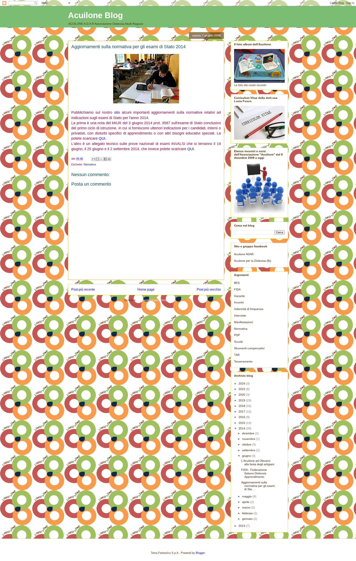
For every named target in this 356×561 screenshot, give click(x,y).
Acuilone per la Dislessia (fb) (252, 260)
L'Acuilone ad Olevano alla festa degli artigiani (257, 462)
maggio (247, 496)
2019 (242, 400)
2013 (242, 525)
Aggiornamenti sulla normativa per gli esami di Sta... (258, 486)
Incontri (239, 302)
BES (237, 282)
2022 (242, 389)
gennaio (247, 518)
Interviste (240, 315)
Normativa (90, 164)
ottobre (247, 444)
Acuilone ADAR (244, 254)
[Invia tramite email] (93, 159)
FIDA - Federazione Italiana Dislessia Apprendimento (254, 473)
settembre (249, 450)
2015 (242, 422)
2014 (242, 428)
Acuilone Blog (95, 15)
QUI (102, 138)
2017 (242, 411)
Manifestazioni (243, 322)
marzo (246, 507)
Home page (146, 289)
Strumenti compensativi (249, 348)
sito (117, 112)
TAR (237, 354)
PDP (237, 335)
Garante (239, 296)
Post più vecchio (209, 289)
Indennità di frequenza (248, 309)
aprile (246, 502)
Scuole (238, 341)
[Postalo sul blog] (97, 159)
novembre (249, 439)
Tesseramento (243, 361)
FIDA (237, 289)
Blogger (200, 552)
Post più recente (83, 289)
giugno (247, 455)
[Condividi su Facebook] (105, 159)
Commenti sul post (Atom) (152, 300)
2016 (242, 417)
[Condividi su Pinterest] (109, 159)
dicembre (248, 433)
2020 (242, 394)
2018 (242, 406)
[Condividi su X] (101, 159)
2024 (242, 383)
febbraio (248, 513)
